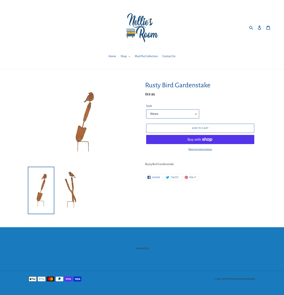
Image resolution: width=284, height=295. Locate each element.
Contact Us (142, 248)
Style (149, 105)
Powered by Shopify (245, 279)
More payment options (200, 149)
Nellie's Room (229, 279)
